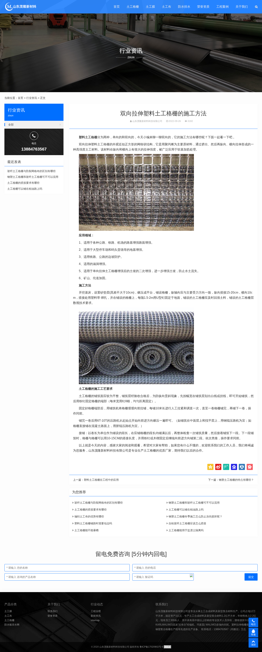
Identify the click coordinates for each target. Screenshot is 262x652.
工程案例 (222, 6)
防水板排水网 (11, 624)
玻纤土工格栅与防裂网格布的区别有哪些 (98, 502)
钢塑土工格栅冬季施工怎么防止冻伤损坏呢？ (195, 516)
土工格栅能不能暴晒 (86, 530)
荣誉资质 (203, 6)
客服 (253, 634)
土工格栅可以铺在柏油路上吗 (186, 509)
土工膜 (150, 6)
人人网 (242, 467)
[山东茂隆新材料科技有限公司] (20, 7)
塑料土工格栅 (88, 137)
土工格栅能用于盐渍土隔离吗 (186, 530)
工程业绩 (96, 611)
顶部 (253, 644)
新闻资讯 (96, 615)
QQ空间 (210, 467)
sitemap (95, 620)
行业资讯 (31, 97)
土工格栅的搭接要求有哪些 (90, 509)
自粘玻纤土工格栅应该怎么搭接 (187, 523)
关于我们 (242, 6)
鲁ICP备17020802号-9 (151, 646)
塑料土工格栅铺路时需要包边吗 (93, 523)
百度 (234, 467)
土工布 (166, 6)
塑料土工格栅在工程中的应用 (101, 479)
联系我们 (53, 611)
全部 (11, 124)
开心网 (250, 467)
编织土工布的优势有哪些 (89, 516)
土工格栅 (133, 6)
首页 (117, 6)
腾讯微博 (226, 467)
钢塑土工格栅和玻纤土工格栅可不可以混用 (194, 502)
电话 (253, 624)
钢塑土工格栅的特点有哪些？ (236, 479)
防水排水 (184, 6)
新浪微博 (218, 467)
